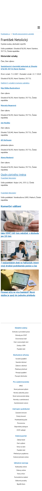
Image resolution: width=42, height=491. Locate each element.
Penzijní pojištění (21, 373)
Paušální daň (21, 349)
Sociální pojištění (21, 359)
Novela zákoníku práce (21, 393)
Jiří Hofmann (6, 140)
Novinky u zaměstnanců (21, 400)
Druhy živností (21, 416)
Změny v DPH (21, 346)
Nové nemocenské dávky (21, 396)
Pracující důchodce (21, 376)
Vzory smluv (21, 474)
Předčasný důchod (21, 369)
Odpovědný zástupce (21, 427)
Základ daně (21, 440)
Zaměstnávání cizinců (21, 403)
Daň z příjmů (21, 443)
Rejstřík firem (21, 484)
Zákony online (21, 470)
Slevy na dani (21, 447)
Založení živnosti (21, 413)
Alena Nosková (7, 157)
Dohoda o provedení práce (21, 332)
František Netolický (8, 178)
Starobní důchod (21, 362)
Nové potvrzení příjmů (21, 389)
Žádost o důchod (21, 366)
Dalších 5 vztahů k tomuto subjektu (15, 83)
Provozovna (21, 423)
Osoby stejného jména (13, 174)
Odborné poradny (21, 481)
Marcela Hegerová (8, 105)
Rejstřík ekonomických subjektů (23, 34)
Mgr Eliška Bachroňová (10, 88)
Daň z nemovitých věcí (21, 342)
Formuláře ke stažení (21, 477)
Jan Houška (5, 123)
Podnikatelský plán (21, 420)
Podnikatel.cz (5, 34)
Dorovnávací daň (21, 339)
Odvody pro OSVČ (21, 335)
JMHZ (21, 386)
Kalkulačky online (21, 467)
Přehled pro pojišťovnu (21, 454)
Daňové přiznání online (21, 457)
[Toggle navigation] (39, 27)
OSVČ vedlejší (21, 430)
